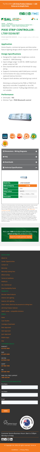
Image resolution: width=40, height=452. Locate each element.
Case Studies (5, 321)
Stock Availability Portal (8, 288)
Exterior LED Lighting (7, 301)
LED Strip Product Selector (9, 308)
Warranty (4, 268)
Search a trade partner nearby (20, 237)
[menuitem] (4, 23)
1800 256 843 (5, 377)
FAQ (6, 157)
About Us (4, 258)
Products (10, 23)
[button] (30, 117)
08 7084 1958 (5, 366)
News (3, 317)
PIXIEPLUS (4, 281)
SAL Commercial (6, 285)
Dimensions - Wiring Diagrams (15, 151)
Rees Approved (6, 327)
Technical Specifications (13, 167)
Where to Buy (5, 275)
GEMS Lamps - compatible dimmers (12, 311)
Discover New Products (8, 294)
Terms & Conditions (7, 278)
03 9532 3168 (5, 360)
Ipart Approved (6, 334)
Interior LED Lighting (7, 298)
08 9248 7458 (5, 372)
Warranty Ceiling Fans (8, 271)
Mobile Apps (5, 337)
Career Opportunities (8, 261)
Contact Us (4, 265)
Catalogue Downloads (8, 324)
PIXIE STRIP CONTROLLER (20, 26)
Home (3, 23)
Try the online (17, 4)
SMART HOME (5, 26)
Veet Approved (6, 331)
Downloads (8, 162)
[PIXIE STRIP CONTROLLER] (20, 117)
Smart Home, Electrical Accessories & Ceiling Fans (16, 25)
